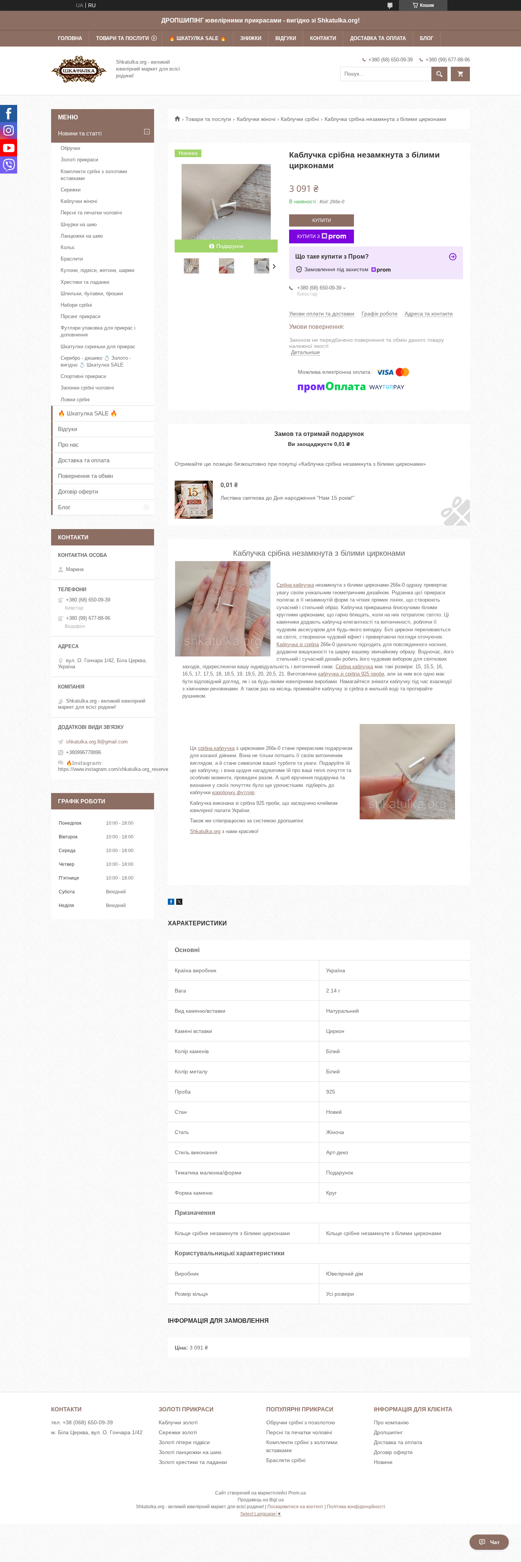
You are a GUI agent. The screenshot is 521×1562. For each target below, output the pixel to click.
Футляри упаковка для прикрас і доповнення (98, 331)
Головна (70, 38)
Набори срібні (76, 305)
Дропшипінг (388, 1432)
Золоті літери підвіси (184, 1442)
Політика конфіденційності (356, 1506)
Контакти (323, 38)
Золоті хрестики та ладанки (193, 1462)
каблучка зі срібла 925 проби (351, 674)
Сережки (70, 190)
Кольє (68, 247)
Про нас (68, 444)
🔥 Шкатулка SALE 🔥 (197, 38)
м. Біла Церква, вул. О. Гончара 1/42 (97, 1432)
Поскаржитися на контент (295, 1506)
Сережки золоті (178, 1432)
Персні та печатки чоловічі (91, 213)
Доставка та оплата (378, 38)
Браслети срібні (286, 1460)
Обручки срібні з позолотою (300, 1422)
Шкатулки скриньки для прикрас (98, 346)
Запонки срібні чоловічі (87, 388)
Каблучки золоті (178, 1422)
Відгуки (285, 38)
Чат (495, 1542)
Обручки (70, 148)
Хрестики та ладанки (85, 282)
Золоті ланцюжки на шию (190, 1452)
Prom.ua (297, 1493)
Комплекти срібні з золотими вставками (94, 175)
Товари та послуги (122, 38)
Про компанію (391, 1422)
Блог (426, 38)
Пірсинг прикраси (80, 316)
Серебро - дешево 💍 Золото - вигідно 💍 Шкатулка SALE (96, 361)
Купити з (308, 236)
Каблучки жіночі (256, 119)
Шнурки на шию (79, 224)
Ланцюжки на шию (82, 236)
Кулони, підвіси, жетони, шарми (97, 270)
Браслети (72, 259)
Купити (321, 220)
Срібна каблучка (295, 585)
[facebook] (171, 903)
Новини (383, 1462)
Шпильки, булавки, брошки (92, 293)
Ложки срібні (75, 399)
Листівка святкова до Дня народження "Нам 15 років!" (287, 498)
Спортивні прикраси (83, 376)
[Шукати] (439, 74)
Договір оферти (78, 491)
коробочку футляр (233, 792)
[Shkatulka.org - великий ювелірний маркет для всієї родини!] (79, 68)
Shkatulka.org (205, 831)
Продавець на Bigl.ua (261, 1499)
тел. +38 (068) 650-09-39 (82, 1422)
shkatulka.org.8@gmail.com (97, 742)
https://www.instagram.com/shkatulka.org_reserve (113, 769)
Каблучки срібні (300, 119)
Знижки (250, 38)
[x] (179, 903)
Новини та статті (79, 133)
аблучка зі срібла (299, 644)
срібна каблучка (216, 748)
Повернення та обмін (85, 476)
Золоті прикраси (79, 159)
